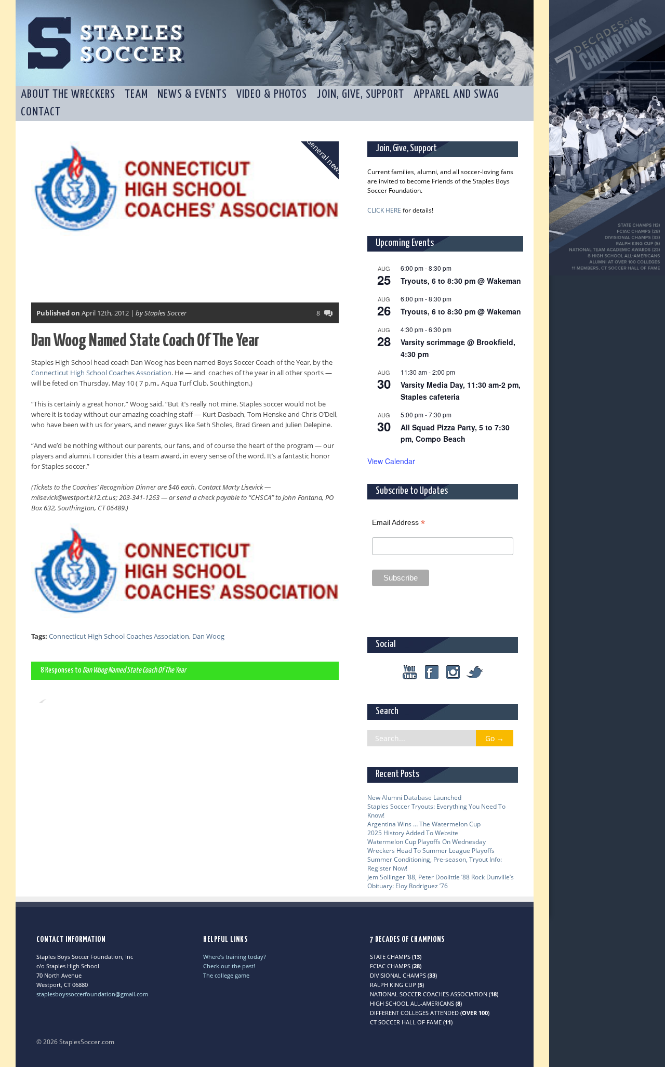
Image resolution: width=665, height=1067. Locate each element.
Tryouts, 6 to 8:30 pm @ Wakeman (461, 280)
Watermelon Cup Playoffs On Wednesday (426, 841)
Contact (41, 112)
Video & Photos (271, 94)
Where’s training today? (234, 956)
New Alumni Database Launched (414, 797)
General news (324, 156)
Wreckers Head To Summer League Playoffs (431, 850)
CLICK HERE (384, 210)
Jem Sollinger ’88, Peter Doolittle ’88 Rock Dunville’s (440, 877)
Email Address (398, 523)
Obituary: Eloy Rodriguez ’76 (407, 885)
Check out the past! (229, 966)
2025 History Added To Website (412, 832)
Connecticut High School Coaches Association (101, 372)
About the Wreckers (68, 94)
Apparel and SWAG (456, 94)
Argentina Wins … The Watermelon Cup (424, 824)
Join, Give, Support (360, 94)
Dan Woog (208, 636)
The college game (226, 975)
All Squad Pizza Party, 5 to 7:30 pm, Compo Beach (455, 433)
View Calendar (391, 461)
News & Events (192, 94)
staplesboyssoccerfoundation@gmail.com (92, 994)
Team (136, 94)
